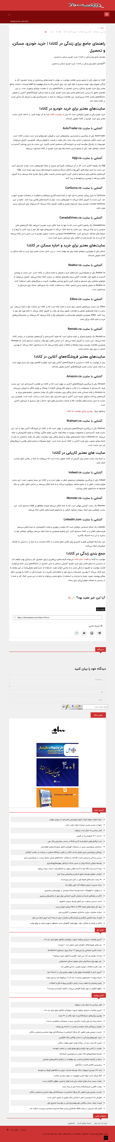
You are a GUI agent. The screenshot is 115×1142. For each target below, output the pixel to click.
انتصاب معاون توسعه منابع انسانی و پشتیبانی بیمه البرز (79, 874)
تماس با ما (14, 1130)
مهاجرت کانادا (56, 114)
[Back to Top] (106, 1138)
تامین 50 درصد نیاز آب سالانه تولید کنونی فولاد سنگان (80, 1043)
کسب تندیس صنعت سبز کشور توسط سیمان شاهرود (80, 901)
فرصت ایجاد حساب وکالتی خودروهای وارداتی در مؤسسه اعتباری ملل (74, 1103)
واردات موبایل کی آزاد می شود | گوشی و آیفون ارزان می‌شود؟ (77, 955)
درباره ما (23, 1130)
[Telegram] (99, 633)
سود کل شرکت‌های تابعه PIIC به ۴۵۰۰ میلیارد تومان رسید (79, 906)
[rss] (7, 1130)
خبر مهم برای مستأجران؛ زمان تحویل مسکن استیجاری (80, 961)
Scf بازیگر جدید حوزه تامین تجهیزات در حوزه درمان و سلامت (78, 1075)
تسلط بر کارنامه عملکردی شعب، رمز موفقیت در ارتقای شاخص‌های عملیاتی (72, 1059)
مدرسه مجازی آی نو (84, 1123)
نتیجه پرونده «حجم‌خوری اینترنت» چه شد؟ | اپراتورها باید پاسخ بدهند (74, 977)
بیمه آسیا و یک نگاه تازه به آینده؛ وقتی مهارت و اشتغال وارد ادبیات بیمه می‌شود (70, 868)
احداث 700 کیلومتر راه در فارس (89, 836)
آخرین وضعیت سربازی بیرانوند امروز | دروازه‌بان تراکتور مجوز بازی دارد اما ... (72, 939)
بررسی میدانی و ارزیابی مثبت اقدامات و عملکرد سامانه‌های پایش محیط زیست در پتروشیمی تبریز (63, 857)
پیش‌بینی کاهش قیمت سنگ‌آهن (88, 1064)
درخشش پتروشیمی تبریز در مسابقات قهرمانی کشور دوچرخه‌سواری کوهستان (71, 846)
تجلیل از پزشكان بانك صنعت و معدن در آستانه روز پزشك (79, 1026)
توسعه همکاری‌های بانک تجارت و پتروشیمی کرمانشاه (81, 1054)
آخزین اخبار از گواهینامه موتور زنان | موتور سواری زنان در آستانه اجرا (74, 972)
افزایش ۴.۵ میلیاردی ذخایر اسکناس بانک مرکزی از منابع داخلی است (74, 1097)
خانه (102, 28)
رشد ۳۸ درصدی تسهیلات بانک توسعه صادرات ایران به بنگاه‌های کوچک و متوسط (70, 1070)
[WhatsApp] (92, 633)
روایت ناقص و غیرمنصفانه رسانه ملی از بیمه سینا (82, 1086)
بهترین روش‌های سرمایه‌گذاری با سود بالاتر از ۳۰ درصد (80, 1015)
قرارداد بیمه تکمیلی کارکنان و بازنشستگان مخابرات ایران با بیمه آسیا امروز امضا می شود (67, 917)
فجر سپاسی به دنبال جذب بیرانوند (88, 830)
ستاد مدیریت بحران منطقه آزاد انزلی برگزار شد (83, 885)
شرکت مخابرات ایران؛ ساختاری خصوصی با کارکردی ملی (80, 912)
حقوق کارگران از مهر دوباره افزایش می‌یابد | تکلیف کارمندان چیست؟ (74, 988)
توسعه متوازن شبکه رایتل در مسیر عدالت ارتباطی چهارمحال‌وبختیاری (74, 863)
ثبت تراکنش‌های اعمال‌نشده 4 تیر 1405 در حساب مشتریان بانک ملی (75, 841)
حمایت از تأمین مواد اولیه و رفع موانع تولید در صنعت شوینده (77, 1048)
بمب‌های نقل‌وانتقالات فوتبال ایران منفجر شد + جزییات (80, 945)
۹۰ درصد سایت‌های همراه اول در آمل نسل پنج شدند (81, 879)
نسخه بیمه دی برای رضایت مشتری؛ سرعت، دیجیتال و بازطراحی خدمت (74, 1021)
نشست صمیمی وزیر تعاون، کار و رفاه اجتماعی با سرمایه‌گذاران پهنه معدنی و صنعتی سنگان (66, 1032)
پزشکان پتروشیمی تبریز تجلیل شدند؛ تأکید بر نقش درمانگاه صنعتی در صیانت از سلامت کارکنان (63, 852)
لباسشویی (71, 1123)
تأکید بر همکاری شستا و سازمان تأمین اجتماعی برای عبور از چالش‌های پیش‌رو (71, 896)
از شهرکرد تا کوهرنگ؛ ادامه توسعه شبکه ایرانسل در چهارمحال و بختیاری (73, 890)
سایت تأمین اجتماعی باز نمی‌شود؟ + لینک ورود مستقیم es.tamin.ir (75, 950)
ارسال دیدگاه (98, 715)
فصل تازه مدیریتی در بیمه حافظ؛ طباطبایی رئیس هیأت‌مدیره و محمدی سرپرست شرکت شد (66, 1108)
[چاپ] (45, 32)
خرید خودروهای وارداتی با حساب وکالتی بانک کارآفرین (80, 1037)
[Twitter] (84, 633)
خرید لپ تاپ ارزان (100, 1123)
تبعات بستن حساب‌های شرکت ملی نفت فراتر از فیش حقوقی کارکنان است (72, 1081)
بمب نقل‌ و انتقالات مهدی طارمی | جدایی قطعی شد (81, 966)
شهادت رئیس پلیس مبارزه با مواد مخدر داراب (83, 825)
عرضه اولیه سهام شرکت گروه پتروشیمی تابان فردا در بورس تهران (76, 819)
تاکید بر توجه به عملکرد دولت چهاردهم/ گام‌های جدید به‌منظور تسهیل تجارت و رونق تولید (66, 923)
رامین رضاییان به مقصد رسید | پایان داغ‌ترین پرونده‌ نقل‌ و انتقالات (75, 983)
